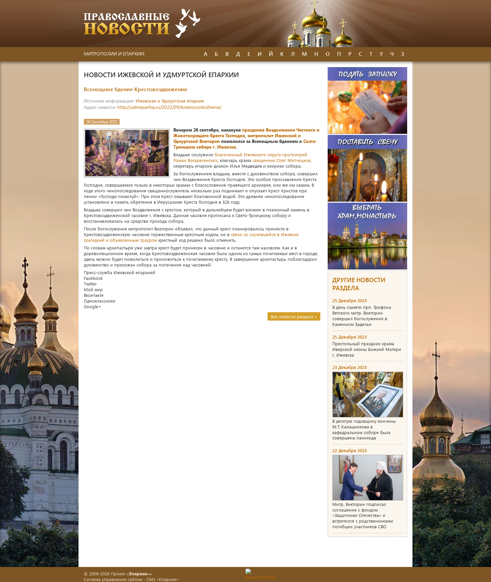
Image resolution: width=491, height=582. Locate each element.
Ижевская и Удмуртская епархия (170, 101)
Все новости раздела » (294, 316)
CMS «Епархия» (162, 579)
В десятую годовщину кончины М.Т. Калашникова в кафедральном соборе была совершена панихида (364, 429)
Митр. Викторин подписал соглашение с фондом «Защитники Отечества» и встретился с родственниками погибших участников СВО (362, 515)
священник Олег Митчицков (282, 160)
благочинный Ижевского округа (248, 154)
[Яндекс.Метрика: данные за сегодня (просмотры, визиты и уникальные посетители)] (260, 574)
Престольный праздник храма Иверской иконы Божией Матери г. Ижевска (366, 349)
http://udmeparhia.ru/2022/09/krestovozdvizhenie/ (169, 107)
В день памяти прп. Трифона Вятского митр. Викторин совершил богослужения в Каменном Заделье (361, 315)
